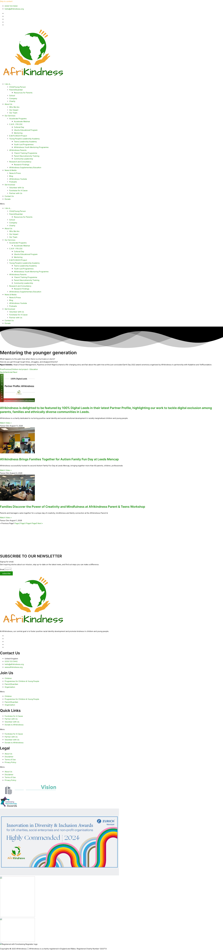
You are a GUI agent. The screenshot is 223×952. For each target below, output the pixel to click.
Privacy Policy (10, 762)
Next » (40, 523)
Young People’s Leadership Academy (24, 139)
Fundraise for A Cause (18, 190)
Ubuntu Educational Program (26, 130)
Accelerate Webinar (22, 121)
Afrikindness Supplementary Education (25, 167)
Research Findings (21, 164)
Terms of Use (10, 759)
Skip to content (6, 1)
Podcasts (13, 182)
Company (13, 98)
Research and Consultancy (20, 162)
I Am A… (8, 84)
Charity (12, 101)
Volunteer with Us (16, 187)
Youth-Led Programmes (24, 144)
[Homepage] (32, 79)
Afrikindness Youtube (18, 179)
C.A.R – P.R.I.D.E (15, 124)
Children (8, 678)
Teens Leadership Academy (25, 141)
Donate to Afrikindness (14, 725)
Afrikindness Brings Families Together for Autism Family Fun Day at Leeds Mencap (59, 459)
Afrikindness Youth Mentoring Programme (31, 147)
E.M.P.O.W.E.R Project (18, 136)
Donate (8, 199)
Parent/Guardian (16, 90)
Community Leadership (23, 159)
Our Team (13, 113)
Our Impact (13, 110)
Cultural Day (19, 127)
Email (2, 569)
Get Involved (10, 185)
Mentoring (18, 133)
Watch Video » (6, 423)
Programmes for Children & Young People (22, 681)
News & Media (10, 170)
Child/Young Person (17, 87)
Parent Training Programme (25, 153)
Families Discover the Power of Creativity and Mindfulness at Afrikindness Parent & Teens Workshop (72, 506)
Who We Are (14, 107)
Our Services (10, 116)
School (12, 95)
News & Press (15, 173)
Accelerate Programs (18, 118)
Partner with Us (15, 193)
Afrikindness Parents (17, 150)
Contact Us (9, 196)
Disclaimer (9, 757)
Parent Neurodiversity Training (26, 156)
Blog (11, 176)
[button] (111, 203)
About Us (8, 104)
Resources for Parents (23, 93)
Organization (10, 687)
